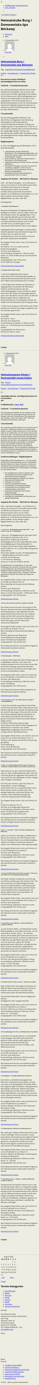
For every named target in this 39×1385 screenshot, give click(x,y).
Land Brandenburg (12, 1367)
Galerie (3, 73)
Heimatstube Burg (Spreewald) (12, 266)
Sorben (18, 69)
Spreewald (25, 69)
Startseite (8, 34)
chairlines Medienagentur (14, 1372)
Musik (7, 1302)
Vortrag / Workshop (12, 1306)
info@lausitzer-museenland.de (16, 5)
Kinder (7, 1298)
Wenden (32, 69)
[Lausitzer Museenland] (1, 2)
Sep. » (12, 1277)
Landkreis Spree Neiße (13, 1365)
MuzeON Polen (10, 1378)
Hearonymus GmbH (12, 1374)
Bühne (7, 1293)
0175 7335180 (10, 8)
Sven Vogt (8, 52)
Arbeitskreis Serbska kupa (14, 1376)
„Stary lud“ (19, 404)
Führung (8, 1295)
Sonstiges (8, 1304)
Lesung (7, 1300)
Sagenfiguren (10, 69)
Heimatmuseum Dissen (9, 599)
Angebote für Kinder (28, 73)
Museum (10, 385)
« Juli (2, 1277)
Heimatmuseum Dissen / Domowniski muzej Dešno (16, 376)
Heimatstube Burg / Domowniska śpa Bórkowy (17, 63)
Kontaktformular (7, 1329)
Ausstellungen (13, 73)
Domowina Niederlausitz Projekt (17, 1370)
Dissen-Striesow (6, 383)
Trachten (22, 385)
